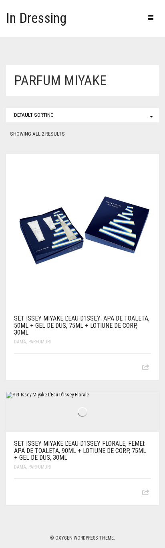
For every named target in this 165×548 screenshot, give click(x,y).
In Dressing (36, 18)
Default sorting (34, 115)
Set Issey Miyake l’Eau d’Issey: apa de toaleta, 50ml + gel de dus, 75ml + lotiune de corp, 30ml (81, 325)
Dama (20, 342)
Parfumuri (39, 342)
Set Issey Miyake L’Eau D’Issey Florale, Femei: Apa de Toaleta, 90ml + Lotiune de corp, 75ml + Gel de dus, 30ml (80, 450)
